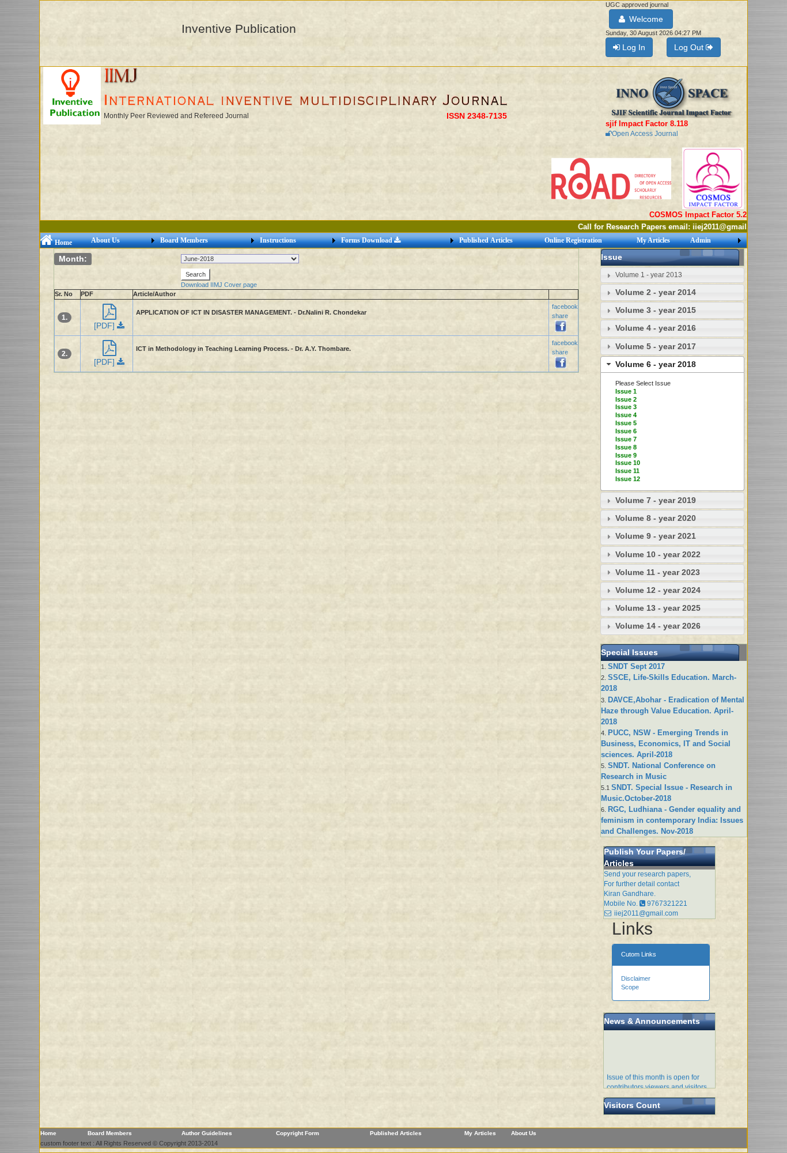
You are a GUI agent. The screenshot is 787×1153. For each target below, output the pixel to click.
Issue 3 (626, 406)
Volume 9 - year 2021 (655, 535)
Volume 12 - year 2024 (658, 590)
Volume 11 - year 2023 (657, 572)
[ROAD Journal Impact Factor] (612, 178)
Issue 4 (626, 414)
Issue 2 (626, 399)
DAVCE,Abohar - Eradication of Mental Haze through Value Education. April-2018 (672, 710)
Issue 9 (626, 455)
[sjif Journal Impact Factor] (672, 97)
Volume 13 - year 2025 (658, 608)
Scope (630, 987)
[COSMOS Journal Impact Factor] (713, 178)
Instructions (278, 240)
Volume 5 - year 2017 (655, 346)
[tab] (672, 275)
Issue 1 (626, 391)
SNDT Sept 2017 (636, 666)
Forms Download (367, 240)
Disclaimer (635, 978)
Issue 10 (627, 462)
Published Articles (486, 240)
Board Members (184, 240)
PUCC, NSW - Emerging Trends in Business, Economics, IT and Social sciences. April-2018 (666, 743)
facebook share (565, 311)
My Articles (653, 240)
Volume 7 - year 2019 (655, 500)
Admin (700, 240)
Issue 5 (626, 422)
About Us (105, 240)
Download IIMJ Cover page (219, 284)
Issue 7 (626, 439)
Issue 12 (627, 478)
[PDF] (105, 325)
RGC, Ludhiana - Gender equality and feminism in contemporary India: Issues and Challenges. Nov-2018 (672, 820)
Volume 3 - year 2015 (655, 310)
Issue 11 (627, 470)
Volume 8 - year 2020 (655, 518)
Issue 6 (626, 431)
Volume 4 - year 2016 (655, 327)
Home (62, 243)
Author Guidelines (206, 1133)
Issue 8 (626, 447)
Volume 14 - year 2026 (658, 625)
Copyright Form (297, 1133)
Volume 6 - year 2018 (655, 364)
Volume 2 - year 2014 (655, 292)
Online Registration (573, 240)
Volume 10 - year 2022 (658, 554)
